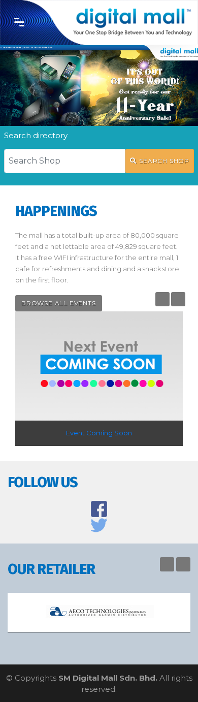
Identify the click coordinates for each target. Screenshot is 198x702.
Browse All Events (58, 303)
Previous (162, 299)
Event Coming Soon (99, 433)
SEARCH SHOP (164, 161)
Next (178, 299)
